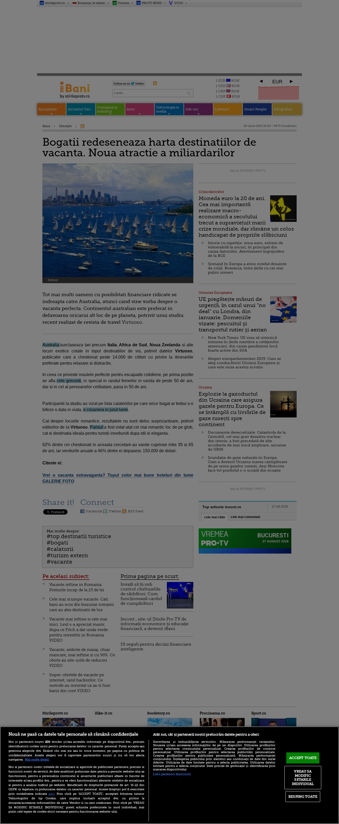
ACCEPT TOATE (303, 758)
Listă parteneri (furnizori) (172, 774)
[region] (169, 775)
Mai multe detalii (37, 759)
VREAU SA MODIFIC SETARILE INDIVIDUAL (303, 777)
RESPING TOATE (302, 797)
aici (51, 794)
